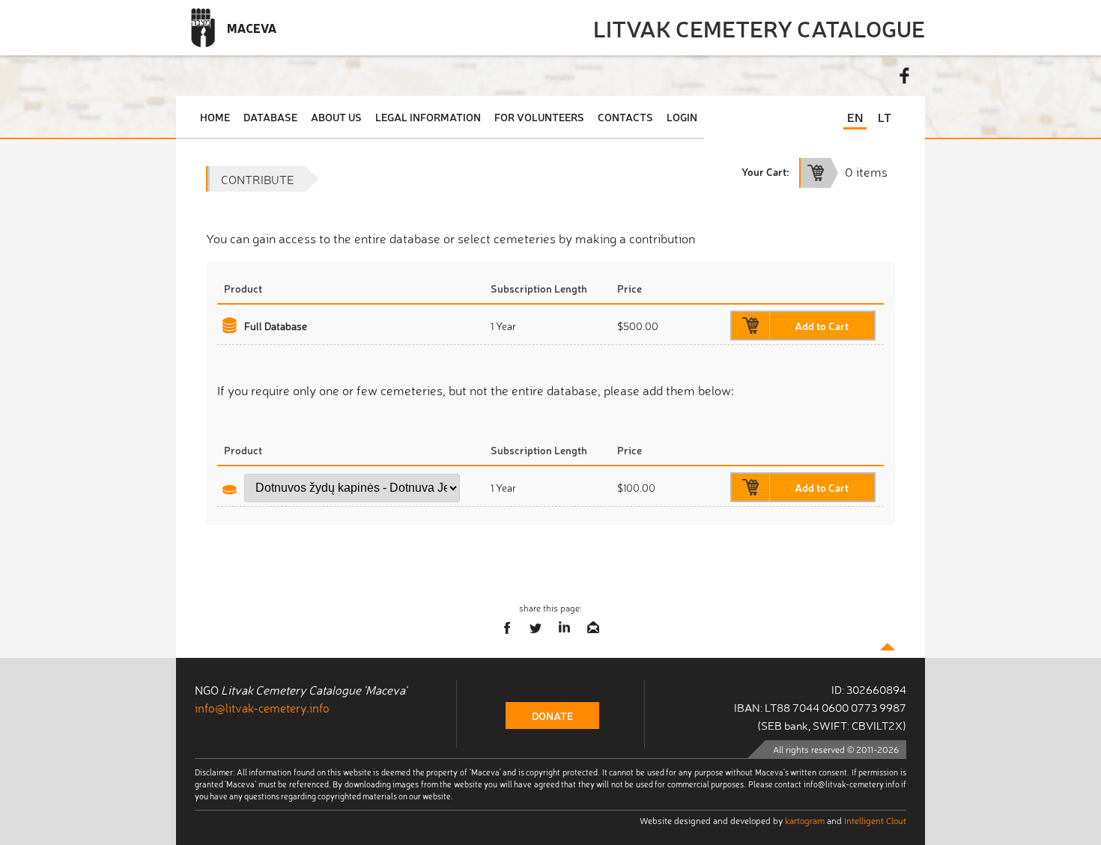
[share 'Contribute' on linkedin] (564, 628)
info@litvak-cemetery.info (262, 707)
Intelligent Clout (875, 820)
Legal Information (428, 116)
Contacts (625, 116)
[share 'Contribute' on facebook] (508, 628)
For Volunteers (539, 116)
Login (682, 116)
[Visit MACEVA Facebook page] (905, 76)
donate (552, 715)
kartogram (805, 820)
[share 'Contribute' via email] (593, 628)
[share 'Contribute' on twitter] (536, 628)
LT (884, 117)
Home (215, 116)
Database (270, 116)
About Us (336, 116)
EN (855, 117)
